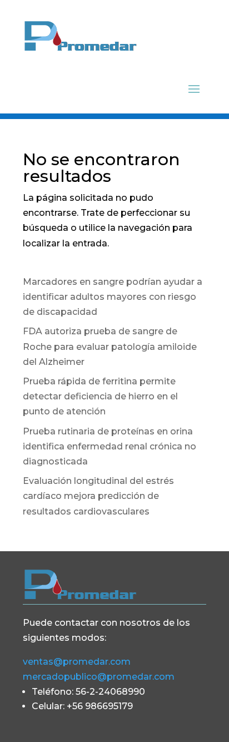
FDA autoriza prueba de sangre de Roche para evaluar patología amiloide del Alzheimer (110, 346)
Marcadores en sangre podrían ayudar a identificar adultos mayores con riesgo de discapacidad (112, 296)
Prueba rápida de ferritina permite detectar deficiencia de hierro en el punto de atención (100, 396)
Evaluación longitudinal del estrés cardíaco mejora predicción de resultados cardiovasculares (98, 496)
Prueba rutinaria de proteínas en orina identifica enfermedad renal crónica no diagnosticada (109, 446)
